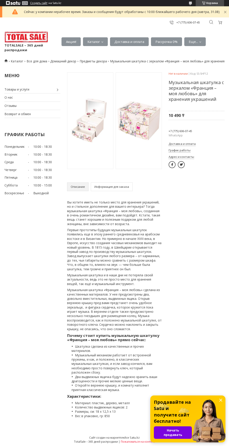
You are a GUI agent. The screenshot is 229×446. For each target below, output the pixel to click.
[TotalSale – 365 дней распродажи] (26, 37)
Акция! (71, 41)
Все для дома (37, 61)
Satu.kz (135, 437)
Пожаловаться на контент (138, 442)
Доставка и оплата (129, 41)
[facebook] (172, 164)
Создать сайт (38, 3)
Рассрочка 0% (166, 41)
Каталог (93, 41)
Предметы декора (93, 61)
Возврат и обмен (17, 114)
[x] (181, 164)
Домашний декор (63, 61)
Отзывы (10, 106)
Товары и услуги (16, 89)
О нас (8, 97)
